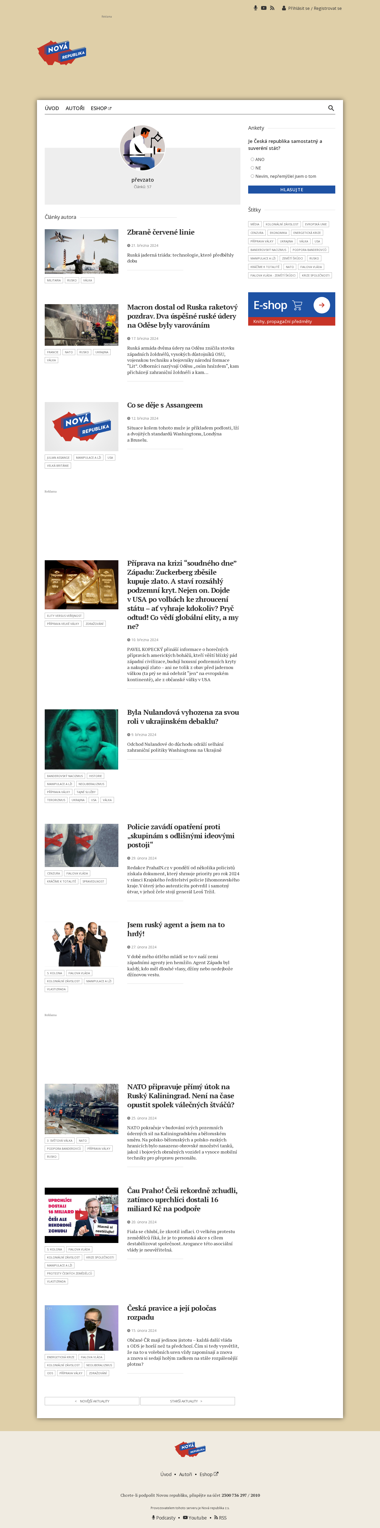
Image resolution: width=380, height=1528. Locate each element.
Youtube (197, 1518)
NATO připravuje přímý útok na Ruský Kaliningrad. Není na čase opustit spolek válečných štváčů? (180, 1095)
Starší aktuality (186, 1401)
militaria (54, 280)
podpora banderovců (64, 1148)
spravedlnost (93, 881)
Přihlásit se (299, 8)
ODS (50, 1373)
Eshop (99, 108)
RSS (222, 1518)
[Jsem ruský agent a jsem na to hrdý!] (81, 944)
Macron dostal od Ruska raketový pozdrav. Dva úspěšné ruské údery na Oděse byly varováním (182, 316)
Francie (52, 352)
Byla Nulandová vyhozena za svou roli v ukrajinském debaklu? (183, 716)
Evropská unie (316, 224)
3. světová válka (59, 1140)
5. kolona (54, 973)
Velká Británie (58, 465)
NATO (69, 352)
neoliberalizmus (91, 784)
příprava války (58, 792)
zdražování (94, 624)
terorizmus (56, 800)
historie (95, 776)
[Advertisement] (222, 54)
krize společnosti (100, 1257)
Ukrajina (101, 352)
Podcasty (165, 1518)
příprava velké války (63, 624)
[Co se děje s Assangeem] (81, 426)
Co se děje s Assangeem (165, 405)
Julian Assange (58, 457)
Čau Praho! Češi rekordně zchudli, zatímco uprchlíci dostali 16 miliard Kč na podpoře (182, 1199)
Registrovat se (328, 8)
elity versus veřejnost (64, 616)
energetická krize (60, 1357)
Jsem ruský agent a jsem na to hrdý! (176, 929)
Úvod (52, 108)
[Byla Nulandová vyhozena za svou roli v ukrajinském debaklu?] (81, 739)
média (254, 224)
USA (110, 457)
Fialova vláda (77, 873)
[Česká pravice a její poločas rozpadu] (81, 1328)
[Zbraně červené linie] (81, 251)
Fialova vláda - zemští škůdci (272, 275)
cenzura (53, 873)
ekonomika (278, 233)
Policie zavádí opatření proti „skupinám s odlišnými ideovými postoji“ (180, 835)
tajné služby (86, 792)
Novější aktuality (92, 1401)
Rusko (72, 280)
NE (258, 168)
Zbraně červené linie (160, 232)
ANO (259, 159)
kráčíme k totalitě (61, 881)
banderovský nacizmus (65, 776)
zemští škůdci (292, 258)
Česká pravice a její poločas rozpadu (171, 1312)
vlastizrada (56, 989)
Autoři (75, 108)
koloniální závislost (63, 981)
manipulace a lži (88, 457)
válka (87, 280)
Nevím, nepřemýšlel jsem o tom (285, 176)
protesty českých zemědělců (69, 1273)
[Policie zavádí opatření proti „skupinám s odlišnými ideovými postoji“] (81, 845)
